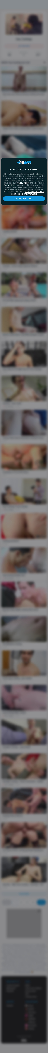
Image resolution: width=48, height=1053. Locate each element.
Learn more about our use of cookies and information (27, 192)
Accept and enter (24, 199)
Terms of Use (10, 185)
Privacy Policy (23, 183)
